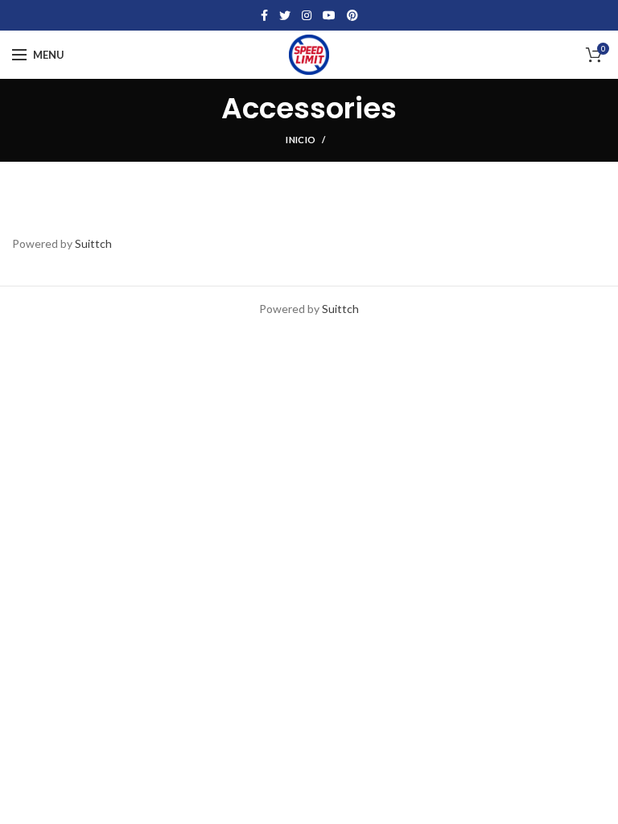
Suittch (93, 243)
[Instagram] (306, 15)
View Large (293, 206)
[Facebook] (264, 15)
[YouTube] (329, 15)
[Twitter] (285, 15)
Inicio (300, 139)
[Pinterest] (352, 15)
